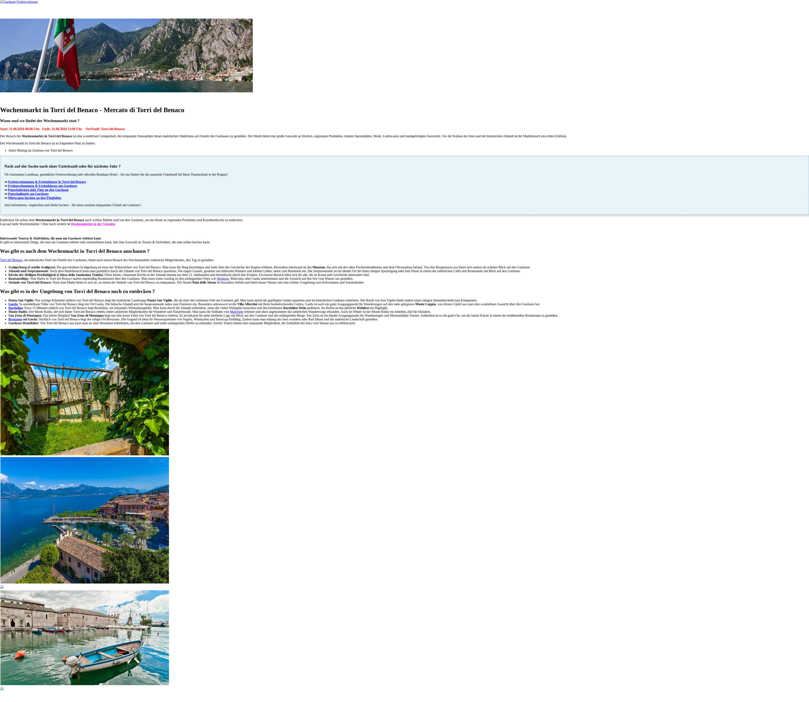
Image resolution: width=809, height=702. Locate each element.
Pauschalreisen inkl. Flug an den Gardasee (38, 190)
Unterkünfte (31, 11)
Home (12, 11)
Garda (13, 304)
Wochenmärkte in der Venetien (93, 224)
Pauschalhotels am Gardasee (28, 194)
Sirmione (223, 278)
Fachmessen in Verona (412, 97)
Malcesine (236, 311)
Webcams (102, 11)
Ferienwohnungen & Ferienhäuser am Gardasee (42, 186)
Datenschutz (71, 696)
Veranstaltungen (363, 97)
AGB (57, 696)
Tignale (11, 695)
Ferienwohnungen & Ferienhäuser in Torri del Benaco (47, 182)
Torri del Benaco (11, 260)
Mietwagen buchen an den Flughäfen (34, 198)
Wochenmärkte (386, 97)
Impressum (89, 696)
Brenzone (15, 319)
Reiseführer (77, 11)
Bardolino (15, 308)
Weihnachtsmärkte (440, 97)
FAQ (123, 11)
